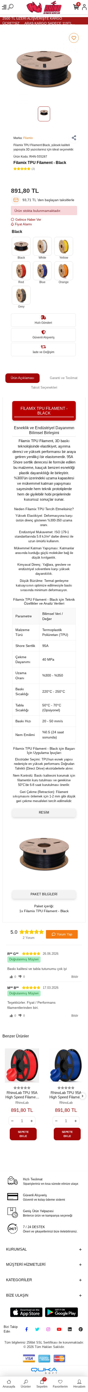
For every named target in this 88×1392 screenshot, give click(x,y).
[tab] (22, 378)
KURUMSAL (16, 1249)
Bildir (74, 976)
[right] (82, 1096)
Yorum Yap (64, 934)
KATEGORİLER (19, 1280)
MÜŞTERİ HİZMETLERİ (25, 1264)
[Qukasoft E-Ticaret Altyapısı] (44, 1371)
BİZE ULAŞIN (17, 1295)
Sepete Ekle (23, 1134)
